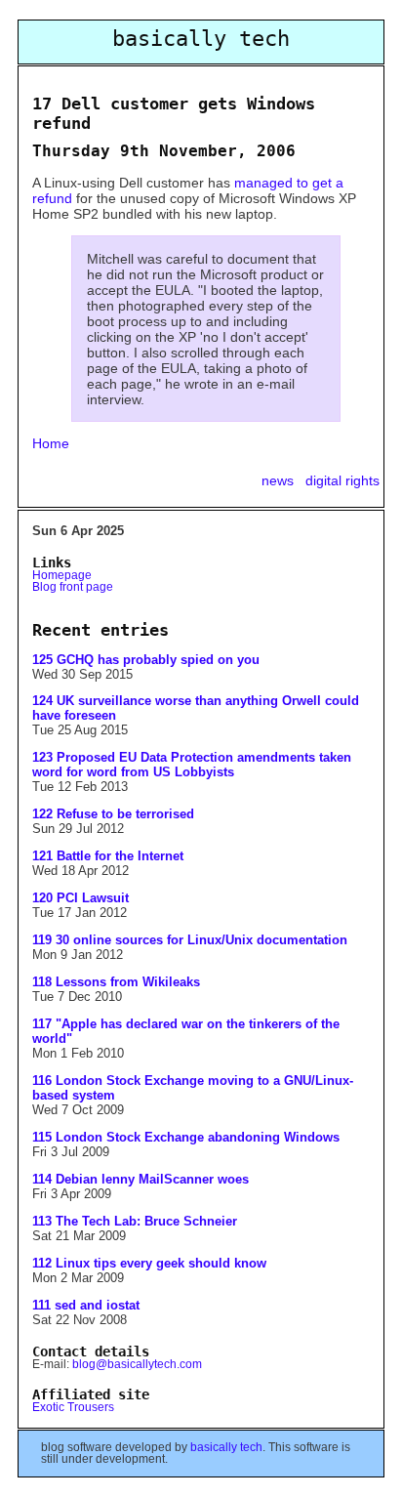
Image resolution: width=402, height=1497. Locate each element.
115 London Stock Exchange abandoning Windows (186, 1137)
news (279, 480)
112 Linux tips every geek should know (149, 1263)
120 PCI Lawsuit (80, 898)
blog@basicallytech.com (137, 1364)
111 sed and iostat (86, 1305)
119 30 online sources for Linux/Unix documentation (189, 940)
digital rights (342, 480)
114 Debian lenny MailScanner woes (140, 1179)
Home (50, 443)
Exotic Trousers (73, 1407)
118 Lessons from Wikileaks (116, 982)
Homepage (62, 575)
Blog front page (72, 587)
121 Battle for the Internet (107, 856)
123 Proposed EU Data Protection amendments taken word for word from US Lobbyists (191, 764)
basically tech (226, 1447)
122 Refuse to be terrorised (113, 814)
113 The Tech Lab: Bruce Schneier (134, 1221)
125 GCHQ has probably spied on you (146, 659)
